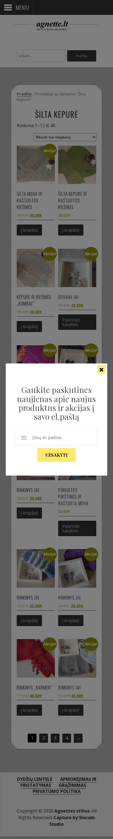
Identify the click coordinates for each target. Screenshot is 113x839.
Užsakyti (56, 455)
